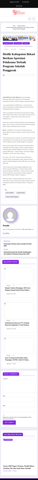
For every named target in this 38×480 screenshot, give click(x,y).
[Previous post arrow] (33, 244)
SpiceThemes (31, 475)
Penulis (6, 49)
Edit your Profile (26, 229)
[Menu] (3, 19)
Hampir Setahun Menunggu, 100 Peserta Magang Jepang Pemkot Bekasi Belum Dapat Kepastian (17, 289)
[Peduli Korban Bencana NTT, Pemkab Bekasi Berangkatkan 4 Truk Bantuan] (19, 310)
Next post (6, 249)
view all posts (6, 233)
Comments (5, 378)
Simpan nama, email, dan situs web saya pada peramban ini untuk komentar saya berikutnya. (17, 418)
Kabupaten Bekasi (8, 43)
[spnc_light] (34, 19)
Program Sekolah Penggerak (26, 46)
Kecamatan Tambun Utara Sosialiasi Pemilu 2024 (18, 245)
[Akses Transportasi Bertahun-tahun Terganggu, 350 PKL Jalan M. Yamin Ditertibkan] (19, 345)
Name (4, 396)
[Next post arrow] (33, 253)
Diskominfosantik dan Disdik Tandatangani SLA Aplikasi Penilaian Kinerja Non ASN (17, 253)
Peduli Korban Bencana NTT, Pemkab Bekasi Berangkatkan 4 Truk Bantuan (17, 324)
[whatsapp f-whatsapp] (21, 6)
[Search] (29, 18)
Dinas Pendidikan (8, 46)
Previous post (7, 241)
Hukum (29, 439)
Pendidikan (26, 43)
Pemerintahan (18, 43)
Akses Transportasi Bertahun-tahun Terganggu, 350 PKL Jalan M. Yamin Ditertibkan (16, 359)
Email (4, 405)
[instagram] (19, 6)
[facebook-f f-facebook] (17, 6)
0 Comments (22, 49)
